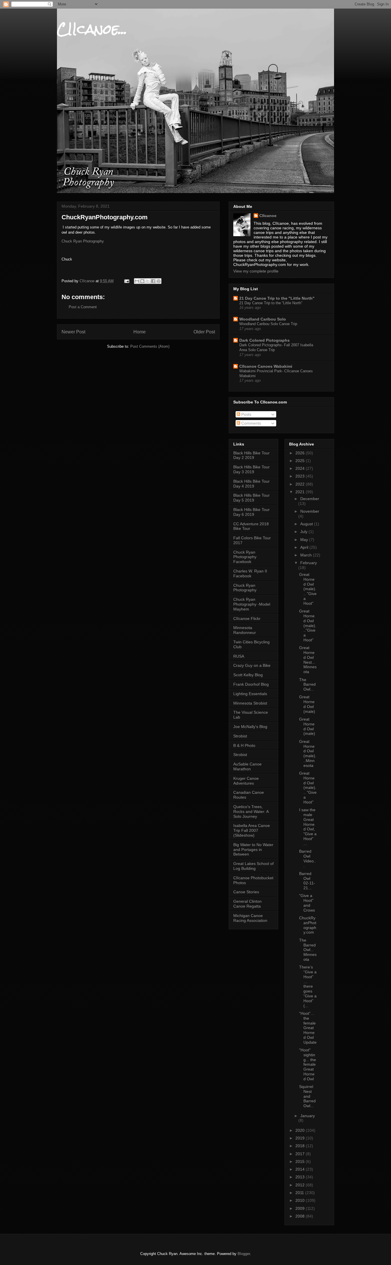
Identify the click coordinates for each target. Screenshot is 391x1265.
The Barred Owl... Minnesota (308, 950)
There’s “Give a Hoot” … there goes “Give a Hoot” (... (308, 986)
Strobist (240, 736)
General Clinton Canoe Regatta (247, 903)
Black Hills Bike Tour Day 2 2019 (251, 455)
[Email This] (137, 281)
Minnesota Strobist (250, 703)
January (307, 1115)
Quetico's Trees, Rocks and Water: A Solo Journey (250, 811)
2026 (300, 453)
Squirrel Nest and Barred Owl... (307, 1096)
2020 (300, 1130)
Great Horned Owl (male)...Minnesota (307, 753)
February (308, 562)
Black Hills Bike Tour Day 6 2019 (251, 512)
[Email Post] (126, 281)
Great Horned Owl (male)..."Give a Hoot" (307, 625)
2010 (300, 1200)
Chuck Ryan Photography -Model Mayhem (251, 604)
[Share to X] (148, 281)
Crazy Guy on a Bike (251, 665)
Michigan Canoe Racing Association (250, 918)
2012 (300, 1185)
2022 (300, 484)
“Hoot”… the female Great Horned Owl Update (308, 1028)
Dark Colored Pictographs (264, 340)
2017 (300, 1153)
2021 (300, 492)
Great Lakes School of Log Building (253, 866)
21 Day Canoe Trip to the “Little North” (270, 303)
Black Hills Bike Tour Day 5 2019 (251, 497)
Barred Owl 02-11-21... (307, 880)
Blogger (244, 1254)
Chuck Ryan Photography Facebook (244, 557)
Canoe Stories (246, 892)
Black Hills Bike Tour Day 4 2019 (251, 483)
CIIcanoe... (92, 29)
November (309, 511)
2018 (300, 1145)
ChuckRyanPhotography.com (307, 925)
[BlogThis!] (142, 281)
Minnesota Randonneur (244, 630)
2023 (300, 476)
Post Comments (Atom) (149, 346)
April (304, 547)
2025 (300, 460)
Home (139, 331)
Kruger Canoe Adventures (246, 780)
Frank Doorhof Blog (251, 684)
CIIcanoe (268, 215)
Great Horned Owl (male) (307, 704)
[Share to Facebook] (153, 281)
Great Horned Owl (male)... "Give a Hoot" (308, 589)
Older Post (204, 331)
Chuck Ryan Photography (83, 241)
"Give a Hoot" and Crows (307, 902)
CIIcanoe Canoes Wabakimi (265, 366)
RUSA (238, 656)
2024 (300, 468)
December (309, 498)
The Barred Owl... (307, 684)
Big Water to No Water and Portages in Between (253, 849)
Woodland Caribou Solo (262, 319)
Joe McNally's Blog (250, 726)
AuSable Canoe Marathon (247, 766)
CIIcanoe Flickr (246, 618)
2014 (300, 1169)
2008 (300, 1216)
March (306, 555)
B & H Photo (244, 745)
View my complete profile (256, 271)
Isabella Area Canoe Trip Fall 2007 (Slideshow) (251, 830)
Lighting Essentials (250, 693)
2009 (300, 1208)
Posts (245, 414)
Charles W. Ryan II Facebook (250, 573)
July (304, 531)
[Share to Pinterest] (158, 281)
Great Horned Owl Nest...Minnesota (308, 659)
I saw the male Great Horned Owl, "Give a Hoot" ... (308, 826)
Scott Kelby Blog (248, 675)
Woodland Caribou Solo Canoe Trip (268, 324)
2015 (300, 1161)
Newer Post (73, 331)
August (307, 524)
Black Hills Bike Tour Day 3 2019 (251, 469)
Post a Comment (83, 307)
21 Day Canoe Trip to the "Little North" (277, 298)
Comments (250, 423)
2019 (300, 1138)
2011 (300, 1192)
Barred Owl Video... (307, 858)
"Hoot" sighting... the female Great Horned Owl (307, 1064)
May (304, 539)
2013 (300, 1177)
